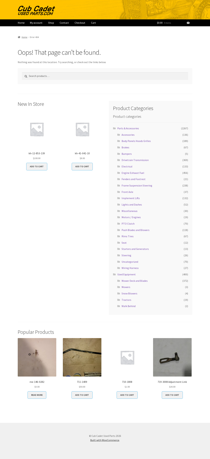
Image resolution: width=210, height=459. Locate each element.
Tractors (126, 299)
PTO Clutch (128, 223)
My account (36, 22)
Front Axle (127, 192)
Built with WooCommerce (104, 440)
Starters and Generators (135, 249)
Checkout (80, 22)
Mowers (126, 287)
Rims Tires (128, 236)
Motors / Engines (131, 217)
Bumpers (127, 153)
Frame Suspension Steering (137, 185)
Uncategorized (130, 261)
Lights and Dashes (132, 204)
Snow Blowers (129, 293)
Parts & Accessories (128, 128)
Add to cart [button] (37, 166)
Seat (124, 242)
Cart (93, 22)
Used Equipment (126, 274)
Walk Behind (129, 306)
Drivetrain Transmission (135, 160)
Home (21, 22)
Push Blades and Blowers (135, 230)
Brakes (125, 147)
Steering (126, 255)
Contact (64, 22)
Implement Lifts (131, 198)
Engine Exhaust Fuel (133, 172)
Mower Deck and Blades (135, 280)
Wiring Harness (130, 268)
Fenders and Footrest (134, 179)
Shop (51, 22)
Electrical (127, 166)
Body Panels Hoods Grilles (136, 141)
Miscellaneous (129, 211)
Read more (37, 394)
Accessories (128, 134)
